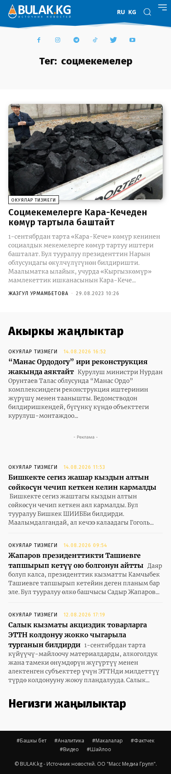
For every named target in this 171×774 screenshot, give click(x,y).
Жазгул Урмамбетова (38, 293)
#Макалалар (107, 740)
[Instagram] (57, 40)
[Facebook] (39, 40)
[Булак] (39, 11)
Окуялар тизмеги (33, 200)
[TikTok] (95, 40)
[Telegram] (76, 40)
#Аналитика (69, 740)
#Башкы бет (31, 740)
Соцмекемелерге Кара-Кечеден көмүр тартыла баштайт (77, 217)
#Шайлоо (99, 749)
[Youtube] (132, 40)
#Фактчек (142, 740)
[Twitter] (113, 40)
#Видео (69, 749)
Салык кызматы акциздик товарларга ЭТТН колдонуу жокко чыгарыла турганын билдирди (77, 635)
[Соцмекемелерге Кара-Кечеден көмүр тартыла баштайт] (85, 152)
